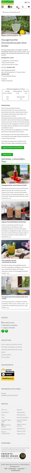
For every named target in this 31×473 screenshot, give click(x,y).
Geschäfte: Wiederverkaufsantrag (11, 349)
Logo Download (6, 355)
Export (3, 352)
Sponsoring (5, 443)
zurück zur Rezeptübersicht (12, 12)
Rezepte (19, 410)
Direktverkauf (21, 415)
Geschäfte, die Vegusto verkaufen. (11, 347)
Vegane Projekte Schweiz (22, 421)
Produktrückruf (6, 429)
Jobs (2, 417)
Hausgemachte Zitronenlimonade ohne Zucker (15, 297)
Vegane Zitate (21, 431)
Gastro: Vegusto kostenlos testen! (11, 344)
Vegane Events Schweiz (21, 425)
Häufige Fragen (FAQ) (6, 421)
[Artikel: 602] (5, 74)
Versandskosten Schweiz (11, 389)
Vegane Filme (21, 434)
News (3, 415)
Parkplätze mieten (6, 425)
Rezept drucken (7, 154)
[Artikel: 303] (11, 67)
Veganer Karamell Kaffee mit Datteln (14, 222)
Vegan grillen (21, 412)
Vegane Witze (21, 428)
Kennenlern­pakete (23, 417)
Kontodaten (5, 412)
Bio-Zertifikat (5, 357)
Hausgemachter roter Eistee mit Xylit (14, 185)
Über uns (4, 410)
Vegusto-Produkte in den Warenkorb (12, 147)
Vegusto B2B (6, 340)
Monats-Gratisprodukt (5, 432)
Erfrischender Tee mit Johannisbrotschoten (9, 261)
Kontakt (4, 318)
